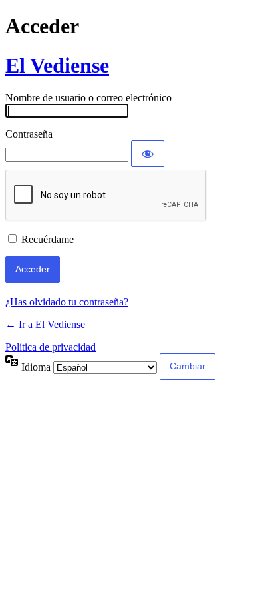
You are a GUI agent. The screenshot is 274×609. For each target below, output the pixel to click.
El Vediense (57, 65)
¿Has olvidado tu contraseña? (66, 301)
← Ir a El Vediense (45, 324)
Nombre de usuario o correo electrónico (88, 97)
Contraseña (29, 134)
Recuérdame (47, 239)
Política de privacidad (50, 347)
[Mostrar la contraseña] (147, 153)
